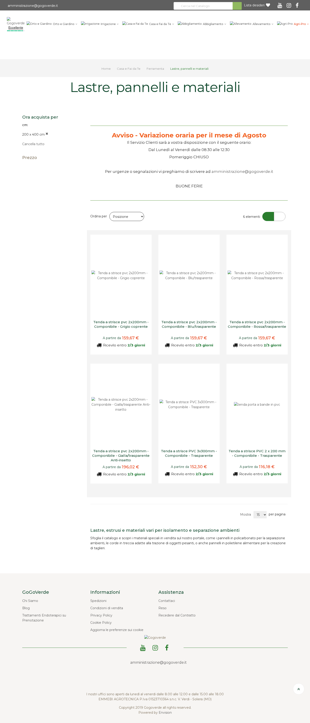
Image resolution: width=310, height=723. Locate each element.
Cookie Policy (101, 623)
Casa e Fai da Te (129, 68)
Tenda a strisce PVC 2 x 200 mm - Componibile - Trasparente (257, 453)
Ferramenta (156, 68)
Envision (165, 713)
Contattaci (166, 601)
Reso (162, 608)
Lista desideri (254, 5)
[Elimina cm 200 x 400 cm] (47, 134)
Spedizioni (98, 601)
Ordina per (98, 216)
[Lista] (279, 216)
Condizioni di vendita (106, 608)
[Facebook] (298, 4)
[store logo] (16, 21)
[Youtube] (280, 4)
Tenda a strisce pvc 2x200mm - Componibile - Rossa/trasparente (257, 324)
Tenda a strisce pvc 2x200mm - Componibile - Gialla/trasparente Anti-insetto (121, 455)
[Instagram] (290, 4)
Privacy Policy (101, 615)
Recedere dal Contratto (177, 615)
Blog (26, 608)
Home (106, 68)
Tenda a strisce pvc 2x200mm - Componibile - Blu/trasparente (189, 324)
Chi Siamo (30, 601)
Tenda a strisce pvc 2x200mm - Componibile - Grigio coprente (121, 324)
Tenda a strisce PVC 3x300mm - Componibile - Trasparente (189, 453)
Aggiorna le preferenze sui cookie (116, 630)
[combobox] (208, 6)
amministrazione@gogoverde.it (32, 6)
